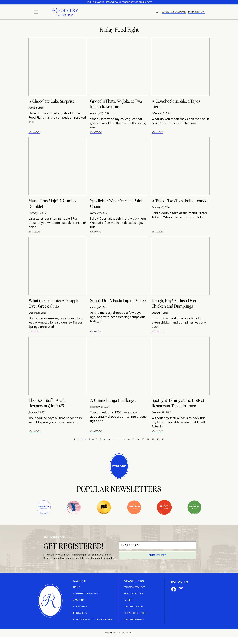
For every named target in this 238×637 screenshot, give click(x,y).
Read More (34, 132)
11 (113, 439)
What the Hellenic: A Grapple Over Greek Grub (54, 303)
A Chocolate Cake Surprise (52, 101)
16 (138, 439)
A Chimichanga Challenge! (113, 400)
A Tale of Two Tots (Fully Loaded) (180, 200)
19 (153, 439)
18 (148, 439)
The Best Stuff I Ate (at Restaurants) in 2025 (48, 402)
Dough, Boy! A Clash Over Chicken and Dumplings (174, 303)
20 (158, 439)
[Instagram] (180, 589)
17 (143, 439)
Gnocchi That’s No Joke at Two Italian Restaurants (116, 103)
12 (118, 439)
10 (108, 439)
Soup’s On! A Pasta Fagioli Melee (118, 300)
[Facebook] (173, 589)
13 (123, 439)
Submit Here (157, 555)
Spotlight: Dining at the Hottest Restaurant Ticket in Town (178, 402)
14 (128, 439)
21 (163, 439)
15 (133, 439)
